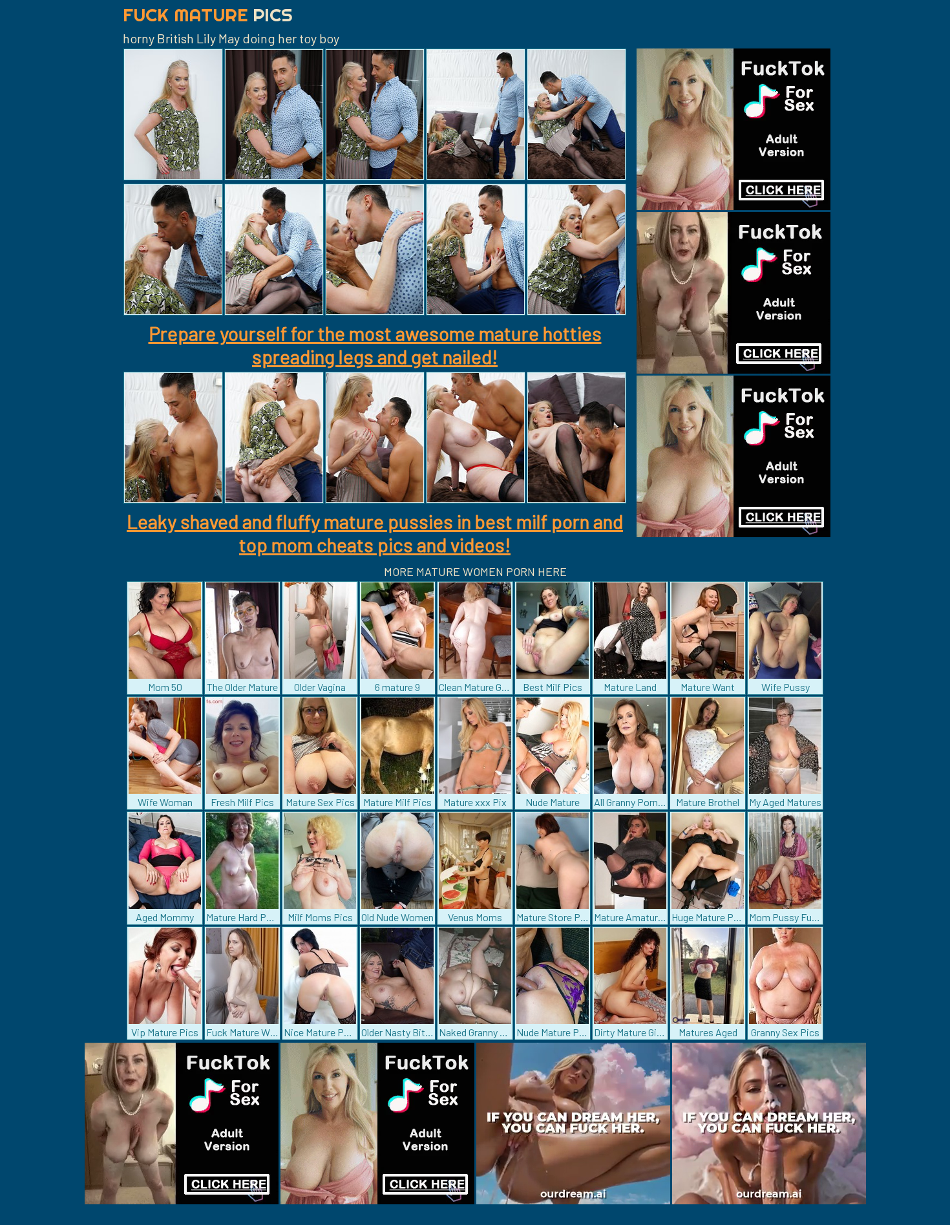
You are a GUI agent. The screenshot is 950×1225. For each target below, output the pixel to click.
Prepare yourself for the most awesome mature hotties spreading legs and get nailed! (375, 344)
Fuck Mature (208, 14)
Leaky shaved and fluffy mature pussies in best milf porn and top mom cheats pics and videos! (375, 532)
